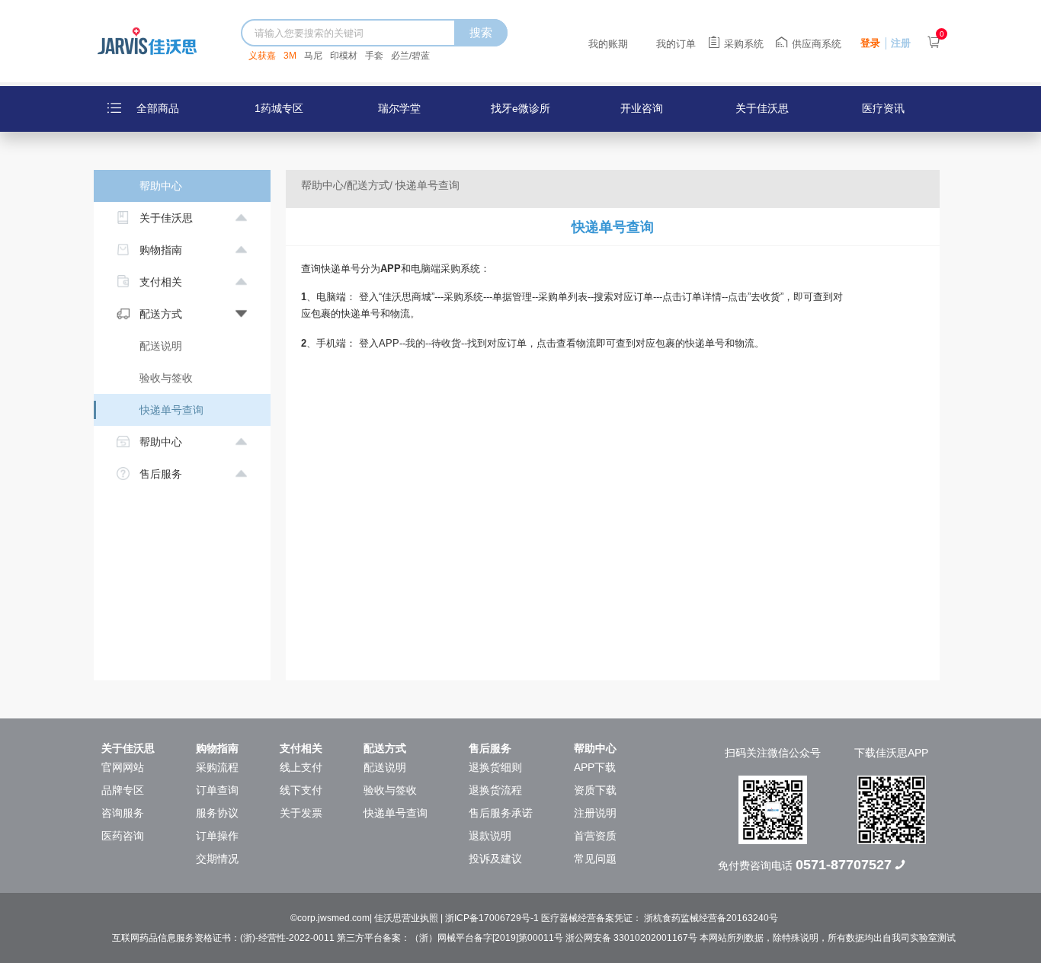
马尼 (313, 55)
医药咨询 (122, 836)
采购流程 (217, 767)
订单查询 (217, 790)
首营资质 (595, 836)
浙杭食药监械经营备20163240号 (711, 918)
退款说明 (490, 836)
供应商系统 (816, 44)
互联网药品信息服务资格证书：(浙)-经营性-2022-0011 (223, 938)
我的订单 (676, 44)
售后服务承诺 (501, 813)
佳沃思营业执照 (407, 918)
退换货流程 (495, 790)
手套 (374, 55)
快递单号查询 (171, 410)
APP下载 (595, 767)
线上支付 (301, 767)
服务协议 (217, 813)
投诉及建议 (495, 859)
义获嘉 (262, 55)
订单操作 (217, 836)
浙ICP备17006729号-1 (493, 918)
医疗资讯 (883, 108)
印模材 (343, 55)
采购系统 (744, 44)
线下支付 (301, 790)
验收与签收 (166, 378)
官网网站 (122, 767)
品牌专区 (122, 790)
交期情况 (217, 859)
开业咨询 (641, 108)
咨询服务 (122, 813)
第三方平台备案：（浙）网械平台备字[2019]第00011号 (450, 938)
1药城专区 (279, 108)
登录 (870, 43)
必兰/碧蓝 (410, 55)
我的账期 (608, 44)
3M (289, 55)
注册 (901, 43)
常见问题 (595, 859)
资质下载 (595, 790)
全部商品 (157, 108)
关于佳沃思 (762, 108)
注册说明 (595, 813)
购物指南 (217, 748)
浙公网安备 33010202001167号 (631, 938)
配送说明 (160, 346)
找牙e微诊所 (520, 108)
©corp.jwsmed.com (330, 918)
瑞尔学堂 (399, 108)
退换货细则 (495, 767)
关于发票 (301, 813)
